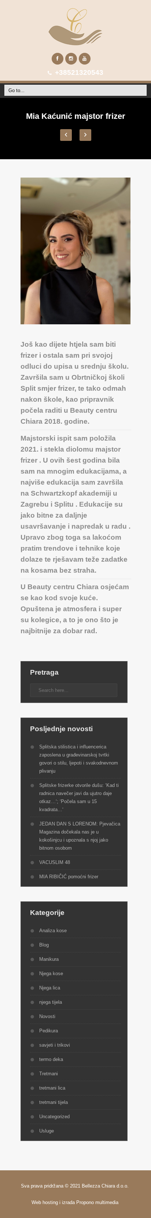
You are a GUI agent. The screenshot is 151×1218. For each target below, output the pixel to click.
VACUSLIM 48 (54, 862)
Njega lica (49, 988)
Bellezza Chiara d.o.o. (106, 1186)
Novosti (47, 1016)
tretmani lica (52, 1088)
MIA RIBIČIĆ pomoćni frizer (68, 876)
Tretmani (48, 1073)
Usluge (46, 1131)
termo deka (51, 1059)
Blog (44, 945)
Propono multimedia (98, 1202)
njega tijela (50, 1002)
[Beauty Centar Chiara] (75, 26)
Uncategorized (54, 1116)
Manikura (49, 959)
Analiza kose (53, 930)
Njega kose (51, 973)
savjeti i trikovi (54, 1045)
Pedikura (48, 1030)
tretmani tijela (53, 1102)
